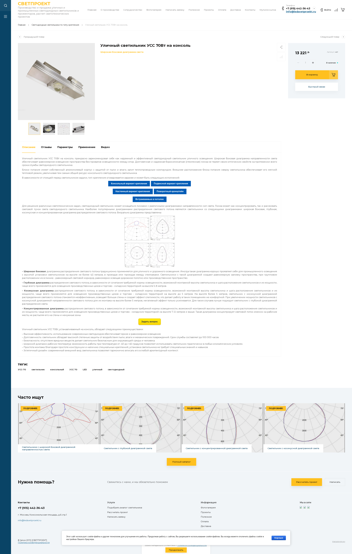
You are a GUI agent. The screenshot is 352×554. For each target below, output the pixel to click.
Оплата (222, 10)
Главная (92, 10)
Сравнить (281, 57)
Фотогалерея (153, 10)
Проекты (209, 10)
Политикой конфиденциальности (192, 545)
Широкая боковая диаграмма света (121, 52)
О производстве (110, 10)
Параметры (65, 147)
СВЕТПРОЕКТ (34, 3)
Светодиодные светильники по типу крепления (55, 25)
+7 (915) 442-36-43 (298, 8)
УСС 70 (73, 369)
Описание (28, 147)
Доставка (235, 10)
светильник (38, 369)
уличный (97, 369)
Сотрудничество (132, 10)
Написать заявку (175, 10)
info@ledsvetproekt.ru (301, 11)
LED (85, 369)
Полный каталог (181, 461)
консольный (57, 369)
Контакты (250, 10)
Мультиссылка (268, 10)
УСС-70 (22, 369)
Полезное (194, 10)
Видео (105, 147)
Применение (86, 147)
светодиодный (116, 369)
